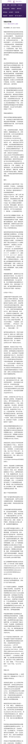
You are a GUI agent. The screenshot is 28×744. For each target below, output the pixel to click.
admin (17, 23)
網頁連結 (5, 12)
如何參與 (11, 12)
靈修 (8, 5)
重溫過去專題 (6, 8)
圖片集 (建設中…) (19, 15)
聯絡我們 (11, 15)
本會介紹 (20, 5)
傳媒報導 (5, 15)
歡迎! (4, 5)
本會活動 (17, 12)
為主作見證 (13, 5)
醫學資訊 (19, 8)
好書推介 (13, 8)
